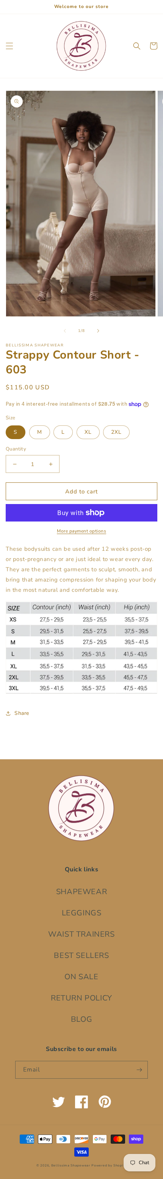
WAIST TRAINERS (81, 934)
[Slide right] (98, 330)
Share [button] (21, 713)
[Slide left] (64, 330)
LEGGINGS (82, 913)
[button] (9, 46)
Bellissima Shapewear (70, 1165)
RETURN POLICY (81, 998)
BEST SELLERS (81, 955)
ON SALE (81, 977)
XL (88, 432)
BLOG (81, 1019)
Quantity (16, 449)
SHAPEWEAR (81, 892)
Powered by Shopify (109, 1165)
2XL (116, 432)
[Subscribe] (139, 1070)
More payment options (81, 531)
